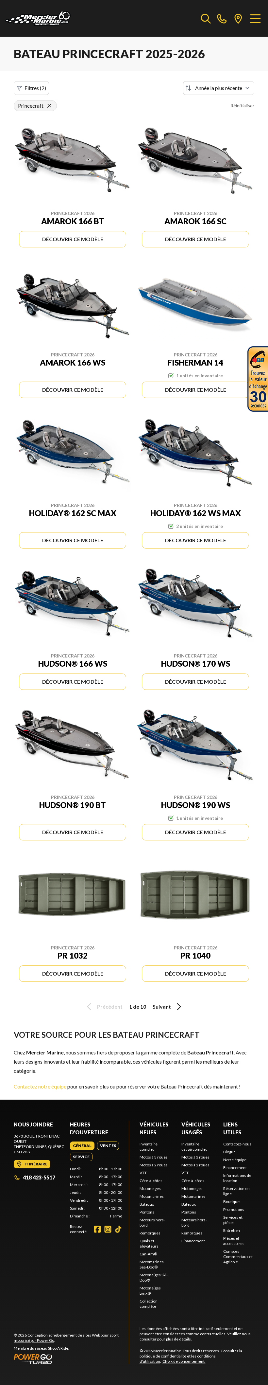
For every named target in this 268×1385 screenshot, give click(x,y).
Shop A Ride (58, 1348)
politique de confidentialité (163, 1356)
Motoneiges (150, 1188)
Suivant (162, 1006)
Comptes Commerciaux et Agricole (238, 1256)
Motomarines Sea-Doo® (152, 1264)
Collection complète (149, 1304)
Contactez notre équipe (40, 1086)
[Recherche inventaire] (206, 18)
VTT (143, 1172)
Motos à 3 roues (154, 1157)
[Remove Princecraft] (49, 106)
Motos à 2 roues (154, 1164)
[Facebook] (97, 1229)
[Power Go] (71, 1359)
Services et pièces (233, 1220)
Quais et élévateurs (149, 1243)
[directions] (238, 18)
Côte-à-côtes (151, 1180)
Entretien (231, 1230)
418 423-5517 (39, 1177)
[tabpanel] (96, 1192)
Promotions (233, 1209)
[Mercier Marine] (38, 18)
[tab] (82, 1146)
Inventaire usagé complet (194, 1147)
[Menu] (255, 18)
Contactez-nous (237, 1144)
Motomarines (152, 1196)
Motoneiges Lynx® (150, 1291)
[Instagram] (108, 1229)
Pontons (147, 1212)
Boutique (231, 1201)
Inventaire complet (149, 1147)
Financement (193, 1240)
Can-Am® (148, 1253)
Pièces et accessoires (233, 1241)
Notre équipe (234, 1159)
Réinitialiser (242, 105)
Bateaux (147, 1204)
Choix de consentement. (184, 1361)
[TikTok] (118, 1229)
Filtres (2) (35, 88)
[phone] (222, 18)
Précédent (110, 1006)
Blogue (229, 1151)
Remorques (150, 1233)
